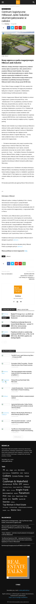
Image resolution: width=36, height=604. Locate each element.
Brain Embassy (6, 473)
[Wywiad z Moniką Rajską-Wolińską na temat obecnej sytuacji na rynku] (6, 415)
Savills (15, 499)
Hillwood (8, 256)
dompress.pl (7, 484)
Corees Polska (17, 476)
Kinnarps (13, 490)
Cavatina (15, 473)
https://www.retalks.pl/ (18, 298)
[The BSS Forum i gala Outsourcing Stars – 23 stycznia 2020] (6, 357)
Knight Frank (22, 490)
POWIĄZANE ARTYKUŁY (9, 309)
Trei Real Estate (13, 507)
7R (4, 470)
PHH (4, 496)
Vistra (8, 510)
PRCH (13, 496)
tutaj (26, 251)
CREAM (27, 476)
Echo (15, 484)
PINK (9, 496)
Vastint (4, 510)
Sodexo (13, 502)
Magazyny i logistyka (15, 6)
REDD (5, 499)
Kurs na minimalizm (7, 274)
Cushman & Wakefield (15, 481)
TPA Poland (5, 507)
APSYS (15, 470)
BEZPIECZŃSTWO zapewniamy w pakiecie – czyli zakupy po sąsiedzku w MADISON (26, 276)
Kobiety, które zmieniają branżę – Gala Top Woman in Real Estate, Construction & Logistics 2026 (17, 521)
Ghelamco (26, 484)
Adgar (11, 470)
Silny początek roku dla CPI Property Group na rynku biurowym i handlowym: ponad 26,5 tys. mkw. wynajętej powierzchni (16, 527)
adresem (20, 246)
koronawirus (8, 493)
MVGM (16, 493)
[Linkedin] (18, 302)
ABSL (7, 470)
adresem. (16, 240)
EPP (20, 484)
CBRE (21, 473)
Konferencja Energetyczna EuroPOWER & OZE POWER (16, 545)
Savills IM (22, 499)
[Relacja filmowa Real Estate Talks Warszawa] (6, 382)
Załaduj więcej (17, 437)
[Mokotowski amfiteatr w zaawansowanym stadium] (6, 398)
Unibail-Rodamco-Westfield (25, 507)
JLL (4, 490)
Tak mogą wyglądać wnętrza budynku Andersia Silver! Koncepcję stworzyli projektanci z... (21, 373)
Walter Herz (16, 510)
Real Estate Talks (21, 496)
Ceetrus (26, 473)
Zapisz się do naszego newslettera (18, 597)
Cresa (5, 479)
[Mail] (21, 302)
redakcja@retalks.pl (7, 461)
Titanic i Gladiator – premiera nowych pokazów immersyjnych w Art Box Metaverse (18, 533)
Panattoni (24, 493)
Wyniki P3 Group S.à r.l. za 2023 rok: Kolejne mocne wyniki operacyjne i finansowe (22, 316)
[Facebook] (14, 302)
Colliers (7, 476)
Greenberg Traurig (7, 487)
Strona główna (5, 6)
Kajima (8, 490)
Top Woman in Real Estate (14, 505)
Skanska (6, 502)
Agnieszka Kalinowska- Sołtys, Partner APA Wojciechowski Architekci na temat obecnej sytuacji (22, 406)
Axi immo (21, 470)
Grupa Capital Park (17, 487)
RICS (9, 499)
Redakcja (7, 23)
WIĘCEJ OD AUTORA (22, 309)
